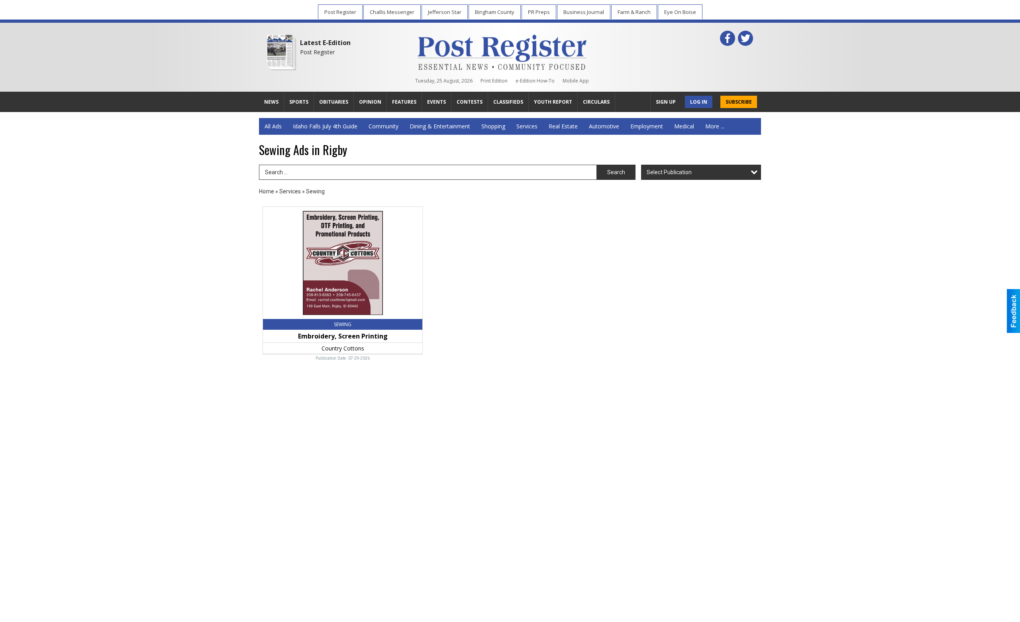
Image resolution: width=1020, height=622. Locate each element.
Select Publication (669, 172)
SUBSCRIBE (739, 101)
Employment (646, 126)
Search (616, 172)
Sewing (315, 191)
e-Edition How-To (535, 80)
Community (383, 126)
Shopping (493, 126)
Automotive (604, 126)
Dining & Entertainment (440, 126)
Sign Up (666, 101)
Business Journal (583, 12)
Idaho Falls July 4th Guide (325, 126)
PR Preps (539, 12)
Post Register (340, 12)
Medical (684, 126)
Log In (698, 101)
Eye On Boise (680, 12)
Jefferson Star (444, 12)
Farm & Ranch (634, 12)
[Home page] (502, 50)
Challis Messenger (392, 12)
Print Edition (494, 80)
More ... (714, 126)
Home (266, 191)
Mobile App (576, 80)
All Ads (273, 126)
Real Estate (563, 126)
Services (526, 126)
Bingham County (494, 12)
